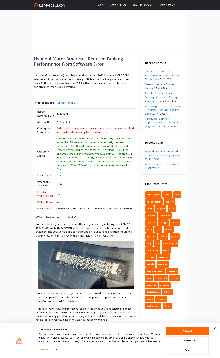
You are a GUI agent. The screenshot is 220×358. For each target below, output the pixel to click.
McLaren (162, 264)
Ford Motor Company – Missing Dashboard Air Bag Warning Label (161, 97)
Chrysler (151, 222)
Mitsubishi (161, 278)
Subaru (167, 292)
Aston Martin (154, 201)
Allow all (187, 331)
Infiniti (163, 236)
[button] (182, 5)
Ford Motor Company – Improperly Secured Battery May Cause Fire (161, 122)
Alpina (167, 194)
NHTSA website (89, 228)
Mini (149, 278)
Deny (187, 350)
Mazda (150, 264)
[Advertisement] (110, 32)
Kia (157, 243)
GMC (158, 229)
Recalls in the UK (166, 4)
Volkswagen (153, 306)
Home (100, 4)
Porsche (164, 285)
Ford (149, 229)
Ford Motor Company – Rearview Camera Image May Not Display (162, 75)
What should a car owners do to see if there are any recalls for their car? (162, 155)
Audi (177, 194)
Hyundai (151, 236)
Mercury (172, 271)
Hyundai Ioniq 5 (65, 102)
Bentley (169, 201)
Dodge (163, 222)
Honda (168, 229)
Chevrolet (164, 215)
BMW (149, 208)
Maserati (164, 257)
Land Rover (153, 250)
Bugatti (161, 208)
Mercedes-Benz (155, 271)
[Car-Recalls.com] (49, 5)
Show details (46, 349)
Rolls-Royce (153, 292)
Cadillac (151, 215)
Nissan (174, 278)
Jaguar (174, 236)
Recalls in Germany (142, 4)
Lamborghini (170, 243)
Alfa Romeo (153, 194)
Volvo (167, 306)
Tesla (150, 299)
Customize (185, 340)
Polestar (151, 285)
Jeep (149, 243)
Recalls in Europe (117, 4)
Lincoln (151, 257)
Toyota (161, 299)
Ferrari (175, 222)
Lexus (166, 250)
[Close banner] (215, 328)
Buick (172, 208)
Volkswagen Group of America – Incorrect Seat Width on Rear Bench (163, 109)
